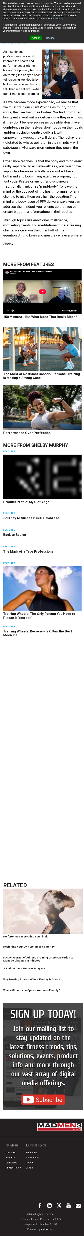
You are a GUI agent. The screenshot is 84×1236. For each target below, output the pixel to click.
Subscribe (31, 1152)
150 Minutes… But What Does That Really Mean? (40, 317)
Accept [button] (36, 37)
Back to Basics (14, 535)
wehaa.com (47, 1229)
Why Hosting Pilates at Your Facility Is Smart (31, 979)
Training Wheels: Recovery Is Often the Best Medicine (37, 633)
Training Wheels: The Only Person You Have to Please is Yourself (39, 616)
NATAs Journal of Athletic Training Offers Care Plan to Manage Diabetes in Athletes (38, 959)
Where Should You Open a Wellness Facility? (31, 990)
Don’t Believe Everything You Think (25, 936)
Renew (29, 1162)
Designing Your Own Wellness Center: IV (29, 946)
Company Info (12, 1145)
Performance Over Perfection (27, 433)
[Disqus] (43, 702)
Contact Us (11, 1162)
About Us (10, 1157)
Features (42, 264)
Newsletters (32, 1157)
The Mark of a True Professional (28, 551)
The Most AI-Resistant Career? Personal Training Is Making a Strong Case (41, 376)
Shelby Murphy (49, 445)
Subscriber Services (36, 1145)
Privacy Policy (55, 18)
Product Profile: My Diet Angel (26, 502)
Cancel (29, 1167)
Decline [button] (50, 37)
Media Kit (10, 1152)
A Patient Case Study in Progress (24, 968)
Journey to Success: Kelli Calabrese (31, 518)
